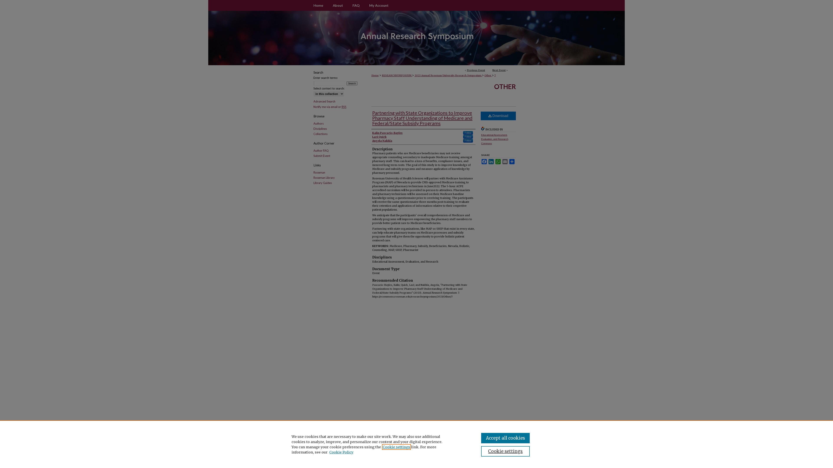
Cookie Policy (341, 452)
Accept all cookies (505, 438)
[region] (416, 444)
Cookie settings (396, 447)
